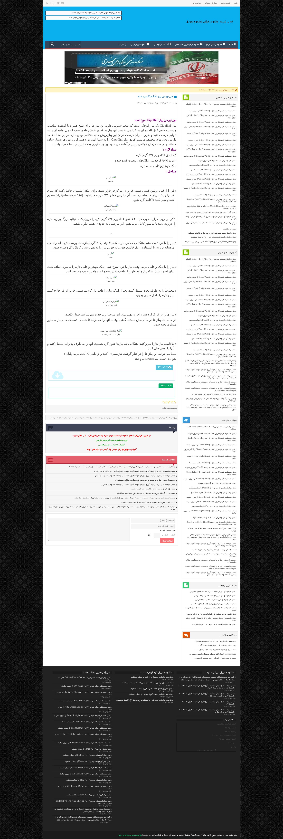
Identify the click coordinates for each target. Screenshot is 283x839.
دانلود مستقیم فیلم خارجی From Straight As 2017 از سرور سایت (83, 716)
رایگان (233, 747)
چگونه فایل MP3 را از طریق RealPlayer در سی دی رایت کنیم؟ (210, 242)
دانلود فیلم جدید (160, 45)
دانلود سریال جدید (138, 45)
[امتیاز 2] (166, 402)
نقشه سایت (225, 3)
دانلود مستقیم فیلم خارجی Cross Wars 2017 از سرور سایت (211, 122)
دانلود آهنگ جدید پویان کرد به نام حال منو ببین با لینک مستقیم (211, 212)
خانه (236, 3)
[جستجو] (52, 44)
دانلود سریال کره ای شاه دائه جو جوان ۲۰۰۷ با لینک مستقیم (147, 683)
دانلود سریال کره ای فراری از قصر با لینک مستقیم (152, 677)
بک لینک (122, 45)
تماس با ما (197, 3)
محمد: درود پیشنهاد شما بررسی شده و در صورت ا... (215, 649)
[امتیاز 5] (174, 402)
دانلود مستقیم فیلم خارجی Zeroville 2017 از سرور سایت (212, 140)
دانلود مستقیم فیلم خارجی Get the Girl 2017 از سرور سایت (211, 179)
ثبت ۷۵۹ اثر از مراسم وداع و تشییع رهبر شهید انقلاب (153, 489)
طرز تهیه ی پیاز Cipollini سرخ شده (152, 359)
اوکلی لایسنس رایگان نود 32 (224, 735)
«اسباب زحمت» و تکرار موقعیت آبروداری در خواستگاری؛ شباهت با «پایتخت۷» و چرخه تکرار (138, 485)
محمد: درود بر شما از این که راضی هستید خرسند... (215, 658)
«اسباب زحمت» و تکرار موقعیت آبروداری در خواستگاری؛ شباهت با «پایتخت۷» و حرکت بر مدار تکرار (135, 476)
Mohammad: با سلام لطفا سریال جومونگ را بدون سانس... (212, 654)
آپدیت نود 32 (230, 728)
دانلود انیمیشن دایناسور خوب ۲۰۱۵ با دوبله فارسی (215, 596)
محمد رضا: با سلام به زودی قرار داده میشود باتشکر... (214, 641)
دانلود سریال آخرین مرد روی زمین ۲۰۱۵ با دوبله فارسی (213, 604)
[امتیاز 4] (172, 402)
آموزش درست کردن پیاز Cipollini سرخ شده (150, 418)
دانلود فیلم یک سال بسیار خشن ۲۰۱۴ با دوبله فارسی (214, 624)
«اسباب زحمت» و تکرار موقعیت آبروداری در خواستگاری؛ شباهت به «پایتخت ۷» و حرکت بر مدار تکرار (134, 471)
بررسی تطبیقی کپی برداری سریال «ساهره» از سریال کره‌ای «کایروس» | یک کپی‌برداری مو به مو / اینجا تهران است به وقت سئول (124, 498)
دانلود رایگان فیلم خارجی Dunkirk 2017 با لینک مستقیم (212, 165)
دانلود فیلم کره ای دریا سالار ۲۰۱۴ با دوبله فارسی (215, 600)
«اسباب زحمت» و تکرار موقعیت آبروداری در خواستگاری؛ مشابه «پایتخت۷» (145, 480)
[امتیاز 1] (163, 402)
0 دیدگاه (140, 103)
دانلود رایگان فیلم (214, 45)
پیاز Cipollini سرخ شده (123, 418)
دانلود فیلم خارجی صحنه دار (187, 45)
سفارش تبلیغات (211, 3)
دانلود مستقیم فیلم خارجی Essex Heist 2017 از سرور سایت (211, 174)
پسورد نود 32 (230, 732)
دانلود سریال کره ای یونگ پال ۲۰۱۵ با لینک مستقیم (151, 694)
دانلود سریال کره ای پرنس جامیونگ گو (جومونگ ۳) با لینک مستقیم (144, 700)
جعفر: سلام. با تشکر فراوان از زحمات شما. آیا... (217, 645)
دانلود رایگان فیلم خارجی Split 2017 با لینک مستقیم (214, 195)
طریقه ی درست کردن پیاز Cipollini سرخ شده (66, 418)
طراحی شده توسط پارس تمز (130, 835)
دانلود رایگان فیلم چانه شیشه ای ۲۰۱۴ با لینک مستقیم (213, 237)
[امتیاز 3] (169, 402)
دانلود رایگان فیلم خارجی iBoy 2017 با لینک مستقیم (214, 184)
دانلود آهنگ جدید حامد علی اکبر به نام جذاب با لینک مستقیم (212, 233)
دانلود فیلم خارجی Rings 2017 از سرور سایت (217, 161)
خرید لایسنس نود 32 (227, 739)
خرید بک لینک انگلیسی (226, 724)
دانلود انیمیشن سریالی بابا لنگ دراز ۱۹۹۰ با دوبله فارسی (213, 592)
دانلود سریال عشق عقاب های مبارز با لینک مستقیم (152, 689)
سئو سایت (232, 743)
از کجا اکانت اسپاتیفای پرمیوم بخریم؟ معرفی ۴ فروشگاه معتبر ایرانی (148, 502)
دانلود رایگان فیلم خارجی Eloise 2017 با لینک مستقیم (213, 170)
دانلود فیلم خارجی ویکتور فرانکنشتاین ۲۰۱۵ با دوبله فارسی (211, 614)
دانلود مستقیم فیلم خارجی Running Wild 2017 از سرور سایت (210, 156)
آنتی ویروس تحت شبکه (206, 750)
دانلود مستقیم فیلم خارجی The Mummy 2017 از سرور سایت (210, 145)
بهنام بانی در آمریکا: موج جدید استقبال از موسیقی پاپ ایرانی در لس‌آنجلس (145, 493)
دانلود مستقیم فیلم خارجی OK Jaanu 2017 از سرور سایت (212, 111)
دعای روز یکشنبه (229, 229)
